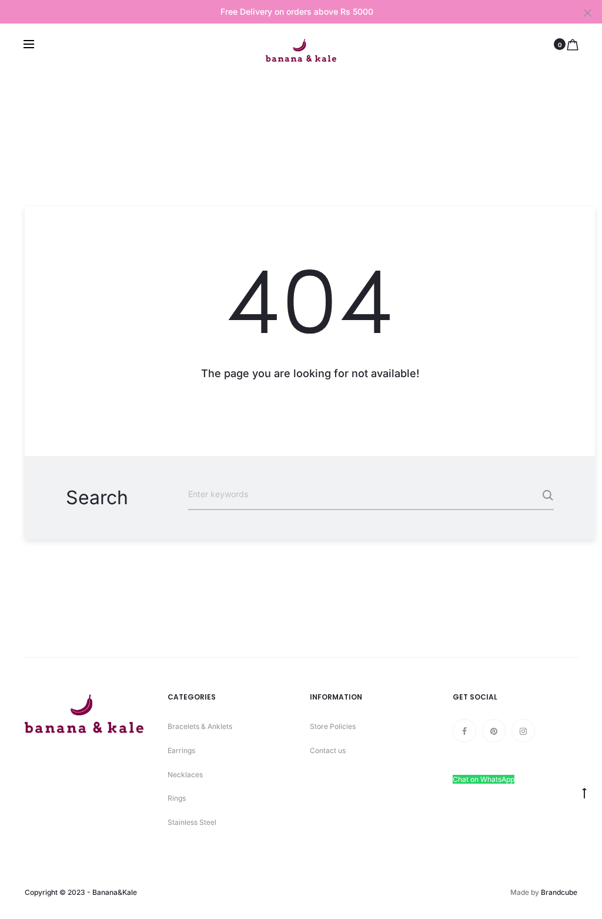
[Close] (587, 12)
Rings (177, 798)
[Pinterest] (494, 730)
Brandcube (559, 892)
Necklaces (185, 774)
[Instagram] (523, 730)
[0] (572, 44)
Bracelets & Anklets (200, 726)
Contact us (328, 750)
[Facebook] (464, 730)
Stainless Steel (192, 822)
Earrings (181, 750)
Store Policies (333, 726)
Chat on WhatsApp (483, 779)
